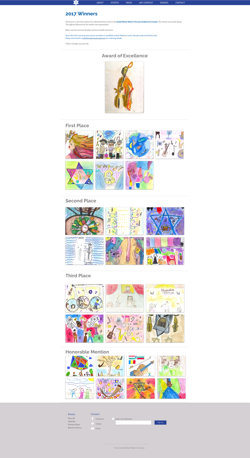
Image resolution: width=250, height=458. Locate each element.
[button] (114, 2)
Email (98, 429)
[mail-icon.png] (92, 428)
